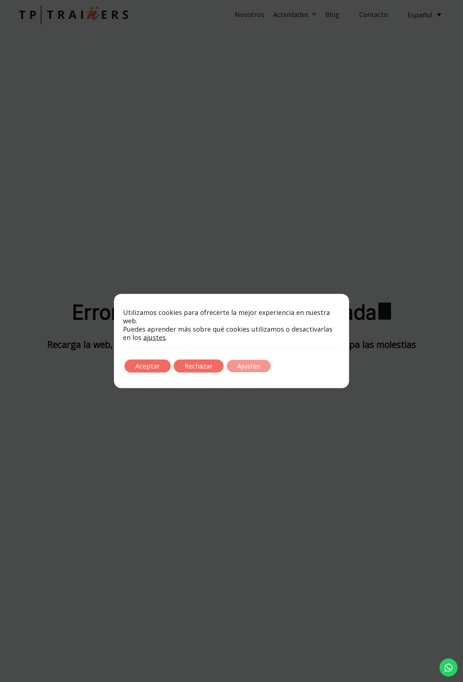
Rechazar (198, 366)
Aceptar (147, 366)
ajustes (154, 337)
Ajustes (248, 366)
